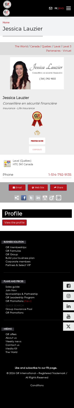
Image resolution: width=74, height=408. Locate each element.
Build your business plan (20, 257)
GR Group (12, 254)
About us (11, 337)
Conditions (36, 385)
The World (21, 46)
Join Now (11, 290)
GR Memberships (16, 247)
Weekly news (13, 341)
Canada (35, 46)
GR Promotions (18, 300)
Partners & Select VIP (18, 265)
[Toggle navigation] (68, 8)
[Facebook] (68, 286)
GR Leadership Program (20, 297)
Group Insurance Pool (19, 308)
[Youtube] (68, 316)
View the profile (14, 222)
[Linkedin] (68, 306)
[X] (68, 326)
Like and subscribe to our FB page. (36, 367)
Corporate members (18, 261)
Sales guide (13, 286)
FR (56, 8)
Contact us (12, 344)
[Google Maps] (7, 163)
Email (18, 187)
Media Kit (11, 348)
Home (6, 22)
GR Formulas (13, 250)
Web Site (39, 187)
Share (59, 187)
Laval (57, 46)
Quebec (47, 46)
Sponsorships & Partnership (22, 293)
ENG (61, 8)
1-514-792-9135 (59, 175)
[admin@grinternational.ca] (51, 8)
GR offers (11, 334)
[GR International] (7, 4)
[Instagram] (68, 296)
